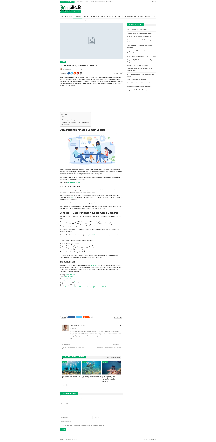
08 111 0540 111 (68, 277)
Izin (72, 197)
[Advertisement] (91, 99)
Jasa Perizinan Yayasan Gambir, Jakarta (72, 119)
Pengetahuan (131, 16)
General (78, 16)
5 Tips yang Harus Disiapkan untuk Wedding (139, 36)
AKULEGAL (94, 265)
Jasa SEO (92, 1)
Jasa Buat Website (100, 1)
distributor (95, 235)
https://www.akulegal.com (71, 281)
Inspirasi (96, 16)
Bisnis (87, 16)
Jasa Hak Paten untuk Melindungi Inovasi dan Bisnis (141, 56)
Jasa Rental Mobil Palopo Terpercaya (137, 65)
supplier (88, 235)
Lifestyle (120, 16)
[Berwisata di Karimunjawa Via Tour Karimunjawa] (71, 367)
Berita (103, 16)
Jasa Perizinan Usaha (73, 182)
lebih (147, 16)
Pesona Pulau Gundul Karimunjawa (136, 79)
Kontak (86, 1)
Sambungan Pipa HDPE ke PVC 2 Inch (137, 29)
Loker (141, 16)
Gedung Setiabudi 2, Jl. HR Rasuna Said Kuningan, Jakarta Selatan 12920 (85, 287)
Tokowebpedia (152, 439)
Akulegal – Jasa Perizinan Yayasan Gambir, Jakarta (75, 122)
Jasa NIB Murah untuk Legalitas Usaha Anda (139, 86)
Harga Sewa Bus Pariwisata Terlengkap (137, 90)
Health (111, 16)
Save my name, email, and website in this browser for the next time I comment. (83, 425)
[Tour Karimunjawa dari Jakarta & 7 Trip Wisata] (91, 367)
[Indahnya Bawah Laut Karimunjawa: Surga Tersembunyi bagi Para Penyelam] (111, 367)
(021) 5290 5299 (71, 275)
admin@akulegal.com (70, 279)
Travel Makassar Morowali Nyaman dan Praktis (140, 83)
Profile (81, 1)
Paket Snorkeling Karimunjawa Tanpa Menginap (140, 33)
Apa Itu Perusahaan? (70, 121)
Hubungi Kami (66, 124)
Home (77, 1)
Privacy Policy (109, 1)
